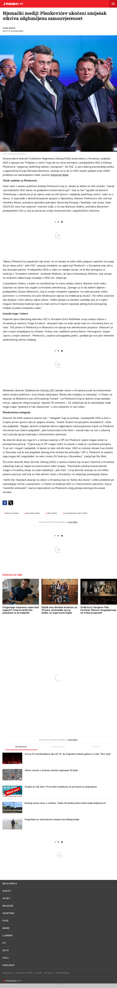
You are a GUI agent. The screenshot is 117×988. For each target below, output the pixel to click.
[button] (113, 4)
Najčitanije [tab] (58, 747)
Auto (5, 950)
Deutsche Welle (59, 174)
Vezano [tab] (96, 747)
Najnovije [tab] (21, 747)
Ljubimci (7, 935)
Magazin (7, 906)
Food (5, 920)
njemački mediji (32, 513)
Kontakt (38, 973)
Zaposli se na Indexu (24, 973)
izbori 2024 (51, 513)
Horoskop (8, 965)
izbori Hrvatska (11, 513)
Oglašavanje (7, 973)
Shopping (8, 913)
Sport (6, 898)
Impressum (49, 973)
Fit (4, 943)
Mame (6, 928)
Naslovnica (9, 883)
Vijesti (6, 891)
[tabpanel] (58, 792)
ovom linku (72, 522)
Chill (5, 958)
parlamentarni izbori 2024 (75, 513)
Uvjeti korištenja (62, 973)
